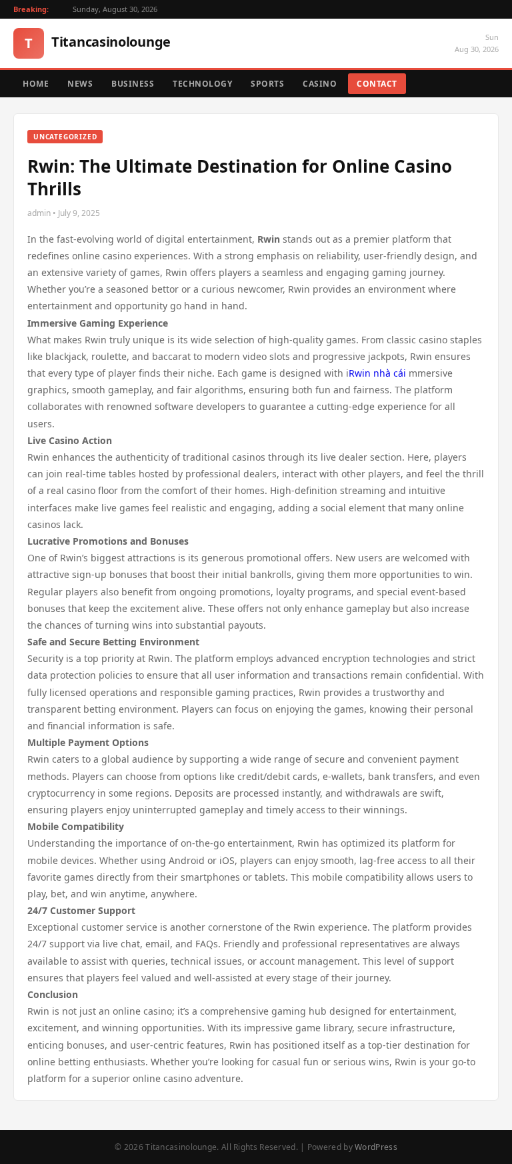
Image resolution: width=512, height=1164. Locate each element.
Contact (377, 83)
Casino (320, 83)
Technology (202, 83)
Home (36, 83)
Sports (267, 83)
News (80, 83)
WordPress (376, 1147)
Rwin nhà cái (377, 373)
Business (132, 83)
